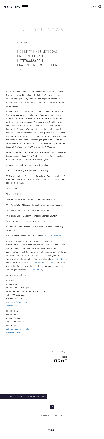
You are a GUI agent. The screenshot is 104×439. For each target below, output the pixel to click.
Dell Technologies (59, 351)
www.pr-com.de (13, 332)
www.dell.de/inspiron (52, 235)
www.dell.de (61, 259)
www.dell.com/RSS (33, 269)
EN (95, 6)
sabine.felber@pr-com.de (17, 329)
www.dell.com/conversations (42, 262)
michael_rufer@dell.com (17, 302)
